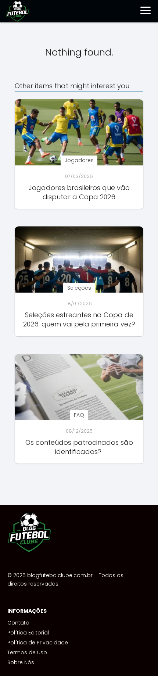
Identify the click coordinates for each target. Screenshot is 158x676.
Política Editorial (28, 632)
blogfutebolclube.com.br (60, 575)
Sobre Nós (20, 662)
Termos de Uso (27, 652)
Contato (18, 622)
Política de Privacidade (37, 642)
